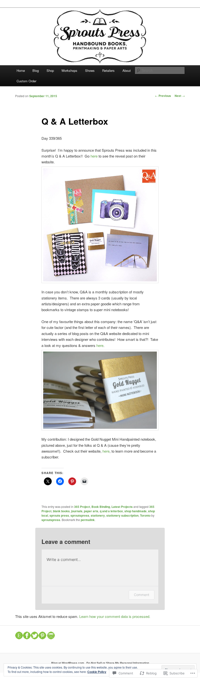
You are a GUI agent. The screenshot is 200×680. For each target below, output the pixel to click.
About (126, 70)
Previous (163, 95)
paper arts (91, 511)
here (94, 155)
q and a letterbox (111, 511)
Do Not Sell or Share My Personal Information (117, 663)
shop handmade (135, 511)
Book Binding (100, 506)
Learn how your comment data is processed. (114, 616)
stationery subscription (122, 515)
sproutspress (79, 515)
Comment (141, 595)
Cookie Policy (96, 672)
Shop (50, 70)
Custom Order (26, 81)
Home (21, 70)
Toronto (145, 515)
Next (180, 95)
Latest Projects (122, 506)
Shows (90, 70)
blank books (61, 511)
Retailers (108, 70)
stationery (98, 515)
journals (76, 511)
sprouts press (59, 515)
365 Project (82, 506)
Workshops (69, 70)
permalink (88, 520)
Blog (35, 70)
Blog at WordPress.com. (68, 663)
